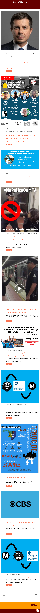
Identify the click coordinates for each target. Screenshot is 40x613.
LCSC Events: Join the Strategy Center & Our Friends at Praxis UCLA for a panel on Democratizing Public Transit (20, 138)
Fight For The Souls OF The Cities (10, 131)
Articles (14, 233)
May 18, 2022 (10, 56)
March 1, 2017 (19, 474)
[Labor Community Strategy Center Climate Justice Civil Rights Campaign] (20, 337)
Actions (7, 53)
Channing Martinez (23, 53)
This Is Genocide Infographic (15, 477)
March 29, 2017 (23, 404)
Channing (8, 52)
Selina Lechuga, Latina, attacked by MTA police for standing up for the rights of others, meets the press (21, 239)
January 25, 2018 (35, 233)
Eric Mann (33, 53)
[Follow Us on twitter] (36, 605)
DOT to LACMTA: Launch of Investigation (19, 577)
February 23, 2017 (20, 520)
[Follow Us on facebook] (32, 605)
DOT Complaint (29, 53)
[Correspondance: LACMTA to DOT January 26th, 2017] (20, 386)
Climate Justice (8, 172)
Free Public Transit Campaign (30, 172)
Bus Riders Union (18, 53)
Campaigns (10, 304)
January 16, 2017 (20, 574)
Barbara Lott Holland (12, 53)
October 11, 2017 (20, 350)
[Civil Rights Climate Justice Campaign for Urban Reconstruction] (20, 159)
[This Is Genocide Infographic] (20, 448)
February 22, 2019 (8, 173)
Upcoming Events (30, 131)
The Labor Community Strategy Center (21, 131)
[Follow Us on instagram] (34, 605)
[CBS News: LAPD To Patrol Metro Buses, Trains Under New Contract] (20, 504)
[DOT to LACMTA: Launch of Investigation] (20, 556)
